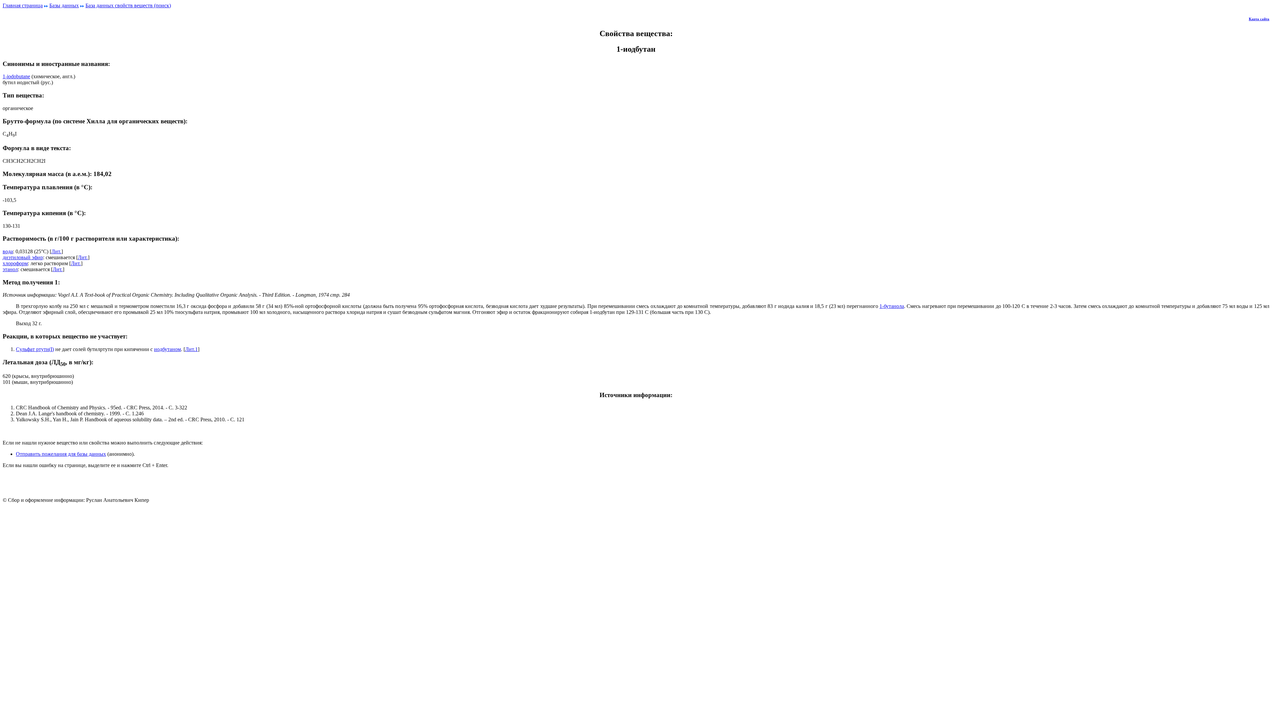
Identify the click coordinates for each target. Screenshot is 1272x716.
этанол (10, 269)
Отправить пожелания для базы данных (61, 454)
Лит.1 (191, 349)
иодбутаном (167, 349)
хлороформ (15, 263)
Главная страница (23, 5)
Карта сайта (1259, 19)
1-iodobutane (16, 76)
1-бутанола (891, 306)
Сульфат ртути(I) (35, 349)
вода (8, 251)
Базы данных (64, 5)
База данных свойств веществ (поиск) (128, 5)
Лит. (56, 251)
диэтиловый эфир (23, 257)
